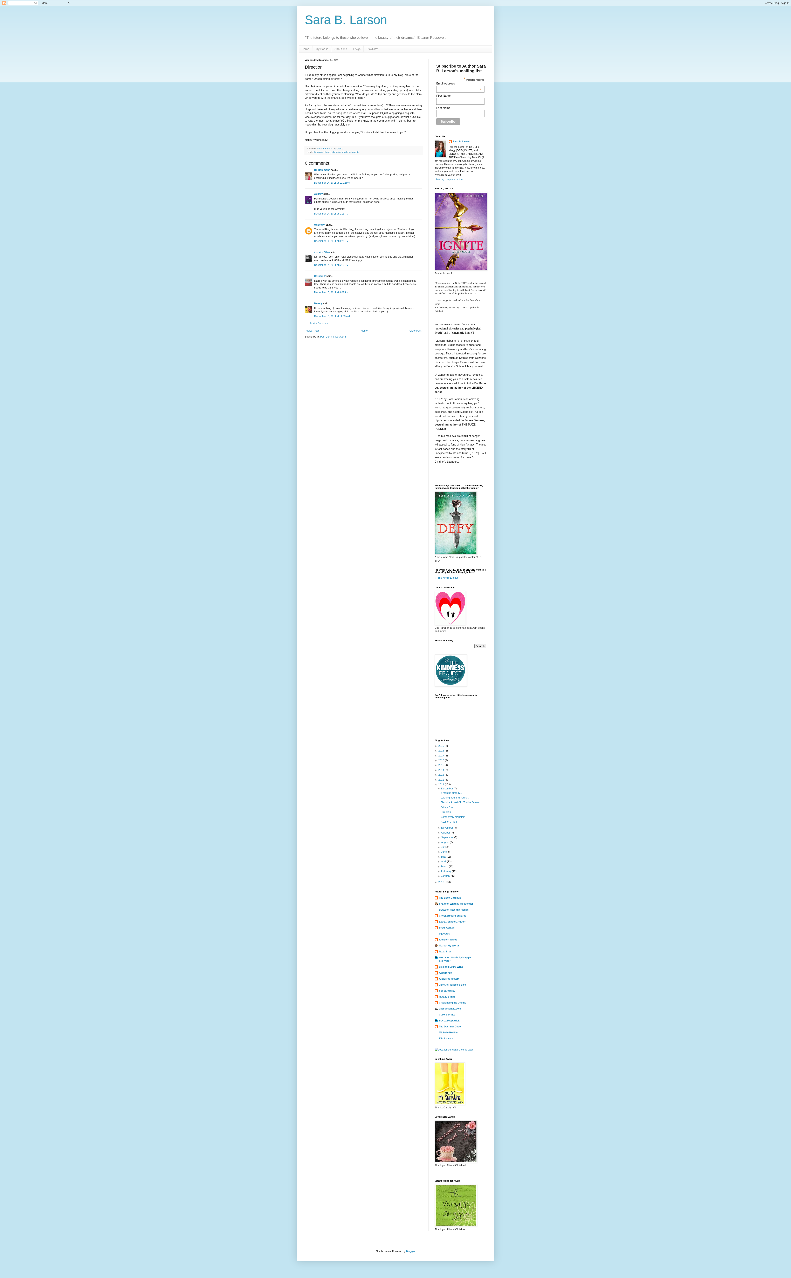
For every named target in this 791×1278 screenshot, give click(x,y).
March (445, 866)
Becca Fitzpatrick (449, 1020)
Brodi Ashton (446, 927)
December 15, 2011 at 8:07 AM (331, 292)
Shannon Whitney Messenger (456, 903)
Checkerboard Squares (452, 915)
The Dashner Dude (450, 1026)
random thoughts (350, 152)
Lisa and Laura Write (451, 966)
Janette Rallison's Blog (452, 984)
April (444, 861)
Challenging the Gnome (452, 1002)
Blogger (410, 1251)
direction (336, 152)
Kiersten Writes (448, 939)
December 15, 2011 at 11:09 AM (332, 316)
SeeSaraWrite (447, 990)
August (445, 842)
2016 (441, 760)
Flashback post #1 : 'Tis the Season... (461, 802)
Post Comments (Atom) (333, 336)
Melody (318, 303)
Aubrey (318, 193)
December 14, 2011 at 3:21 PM (331, 241)
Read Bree (445, 951)
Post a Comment (319, 323)
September (447, 837)
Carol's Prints (447, 1014)
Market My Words (449, 945)
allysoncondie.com (450, 1008)
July (443, 847)
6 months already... (451, 792)
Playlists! (372, 48)
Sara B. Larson (346, 20)
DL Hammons (322, 170)
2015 (441, 765)
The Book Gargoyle (450, 897)
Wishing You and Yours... (455, 797)
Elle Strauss (446, 1038)
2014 (441, 770)
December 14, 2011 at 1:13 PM (331, 213)
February (446, 871)
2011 (441, 784)
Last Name (443, 107)
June (444, 851)
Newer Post (312, 330)
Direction (446, 812)
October (446, 832)
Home (305, 48)
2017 (441, 755)
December (447, 788)
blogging (318, 152)
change (327, 152)
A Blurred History (449, 978)
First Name (443, 95)
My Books (322, 48)
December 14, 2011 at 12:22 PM (332, 182)
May (444, 856)
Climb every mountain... (454, 817)
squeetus (444, 933)
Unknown (319, 224)
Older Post (415, 330)
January (446, 876)
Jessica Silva (322, 252)
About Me (341, 48)
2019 (441, 746)
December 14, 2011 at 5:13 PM (331, 265)
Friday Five (447, 807)
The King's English (448, 577)
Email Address (459, 83)
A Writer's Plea (449, 821)
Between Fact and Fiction (453, 909)
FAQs (356, 48)
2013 (441, 774)
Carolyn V (320, 276)
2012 (441, 779)
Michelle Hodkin (448, 1032)
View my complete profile (449, 179)
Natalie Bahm (447, 996)
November (447, 827)
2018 (441, 750)
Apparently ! (446, 972)
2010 (441, 882)
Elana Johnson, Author (452, 921)
